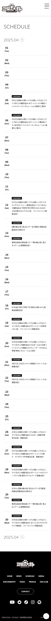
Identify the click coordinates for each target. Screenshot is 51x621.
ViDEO (22, 582)
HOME (9, 576)
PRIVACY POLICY (6, 617)
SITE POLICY (15, 617)
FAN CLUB (44, 582)
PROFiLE (32, 582)
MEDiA (41, 576)
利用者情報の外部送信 (26, 617)
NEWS (19, 576)
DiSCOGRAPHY (9, 582)
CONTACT (25, 591)
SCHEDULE (30, 576)
